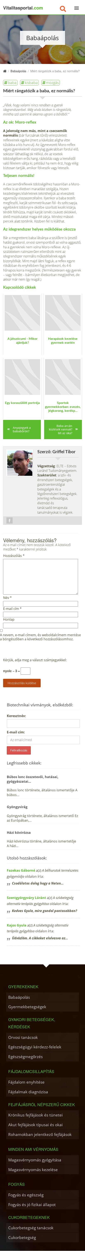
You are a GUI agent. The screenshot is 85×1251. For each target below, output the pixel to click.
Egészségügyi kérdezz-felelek (34, 1047)
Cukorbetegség (22, 1237)
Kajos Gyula (16, 925)
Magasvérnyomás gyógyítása (34, 1160)
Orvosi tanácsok (23, 1037)
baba (12, 82)
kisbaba (31, 82)
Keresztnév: (16, 716)
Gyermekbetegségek (27, 1006)
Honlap (8, 619)
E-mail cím (12, 609)
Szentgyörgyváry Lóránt (26, 897)
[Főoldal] (4, 71)
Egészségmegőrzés (25, 1056)
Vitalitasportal (23, 7)
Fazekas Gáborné (21, 870)
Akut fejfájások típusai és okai (35, 1124)
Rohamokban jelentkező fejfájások (40, 1134)
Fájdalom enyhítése (26, 1082)
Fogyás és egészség (26, 1195)
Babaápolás (19, 997)
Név (7, 598)
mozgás (52, 82)
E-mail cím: (16, 732)
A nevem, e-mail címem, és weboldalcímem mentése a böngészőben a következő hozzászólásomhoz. (40, 637)
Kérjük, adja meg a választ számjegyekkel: (35, 660)
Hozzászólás (14, 556)
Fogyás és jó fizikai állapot (32, 1204)
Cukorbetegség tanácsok (30, 1228)
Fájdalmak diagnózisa (28, 1092)
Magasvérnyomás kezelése (33, 1169)
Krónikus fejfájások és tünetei (35, 1115)
